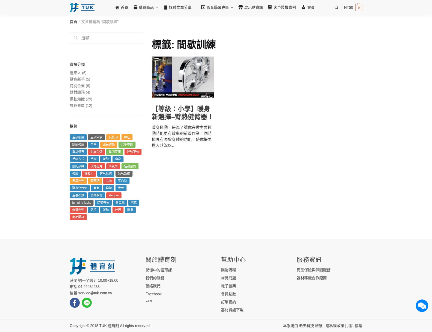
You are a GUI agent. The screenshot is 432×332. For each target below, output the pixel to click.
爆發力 (89, 173)
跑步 (93, 210)
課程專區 (77, 105)
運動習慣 (130, 166)
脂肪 (109, 181)
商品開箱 (78, 217)
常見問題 (228, 278)
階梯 (134, 202)
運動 (106, 210)
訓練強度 (78, 144)
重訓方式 (78, 159)
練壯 (127, 137)
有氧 (97, 188)
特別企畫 (77, 86)
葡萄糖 (95, 181)
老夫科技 (306, 325)
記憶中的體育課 (159, 270)
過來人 (75, 73)
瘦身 (118, 159)
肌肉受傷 (96, 152)
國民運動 (109, 144)
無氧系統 (124, 173)
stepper (114, 195)
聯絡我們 (153, 286)
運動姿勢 (133, 152)
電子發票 (228, 286)
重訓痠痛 (115, 152)
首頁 (73, 22)
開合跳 (120, 202)
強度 (75, 173)
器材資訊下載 (232, 310)
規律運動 (78, 210)
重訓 (93, 159)
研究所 (113, 166)
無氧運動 (78, 181)
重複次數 (78, 195)
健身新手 (77, 79)
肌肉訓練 (78, 166)
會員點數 (228, 294)
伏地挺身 (96, 166)
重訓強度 (78, 137)
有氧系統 (106, 173)
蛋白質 (122, 181)
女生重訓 (127, 144)
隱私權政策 (335, 325)
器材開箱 (77, 92)
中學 (93, 144)
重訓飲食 (96, 137)
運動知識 (77, 99)
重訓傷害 (78, 152)
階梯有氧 (103, 202)
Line (149, 300)
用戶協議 (354, 325)
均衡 (109, 188)
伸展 (118, 210)
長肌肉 (113, 137)
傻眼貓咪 (96, 195)
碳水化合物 (79, 188)
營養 (121, 188)
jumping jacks (81, 202)
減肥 (106, 159)
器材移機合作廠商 (312, 278)
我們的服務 (155, 278)
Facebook (154, 294)
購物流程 (228, 270)
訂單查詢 (228, 302)
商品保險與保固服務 (313, 270)
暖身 (130, 210)
